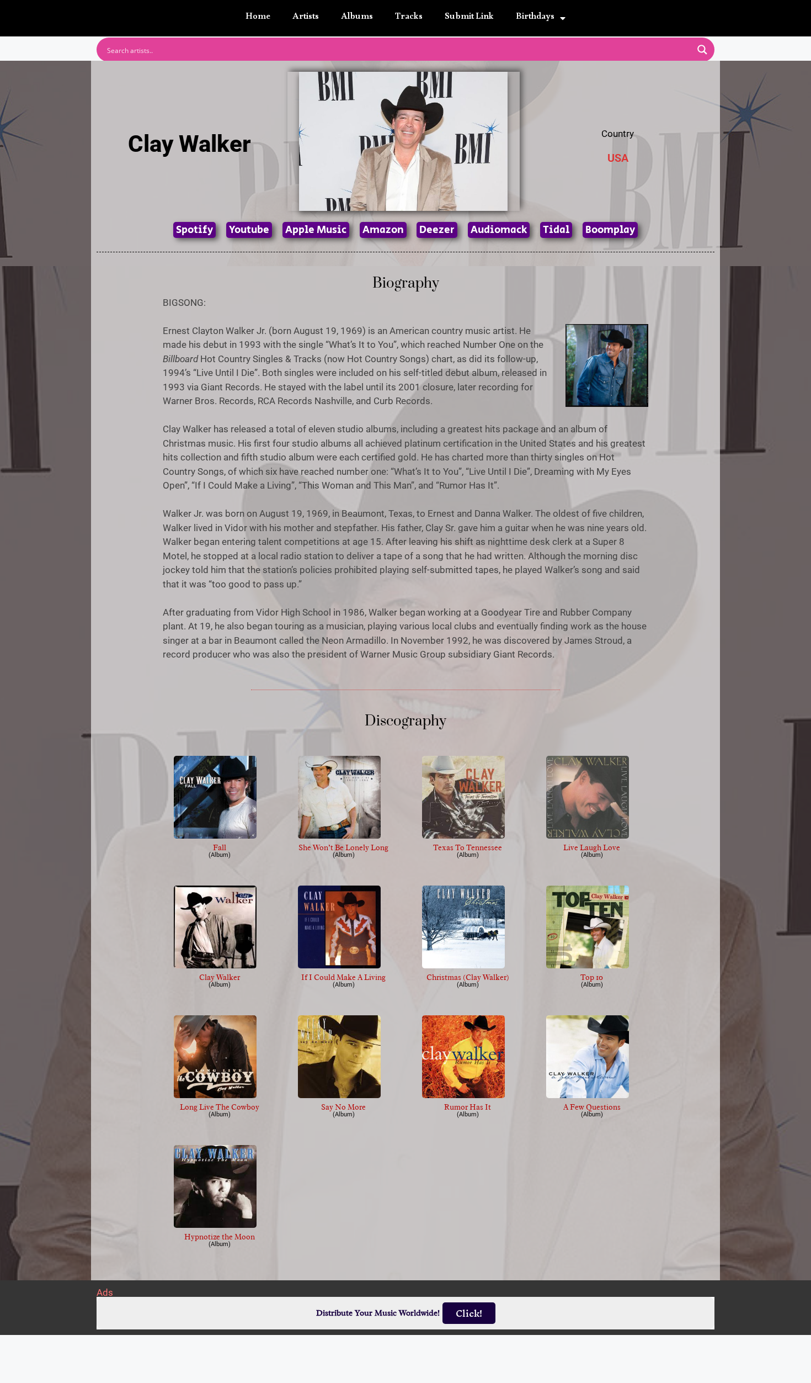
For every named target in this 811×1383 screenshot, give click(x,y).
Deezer (437, 229)
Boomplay (610, 229)
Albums (357, 18)
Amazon (383, 229)
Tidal (556, 229)
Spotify (194, 229)
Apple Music (315, 229)
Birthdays (535, 18)
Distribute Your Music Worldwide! (378, 1313)
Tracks (409, 18)
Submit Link (469, 18)
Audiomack (499, 229)
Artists (305, 18)
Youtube (249, 229)
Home (258, 18)
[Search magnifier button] (702, 49)
